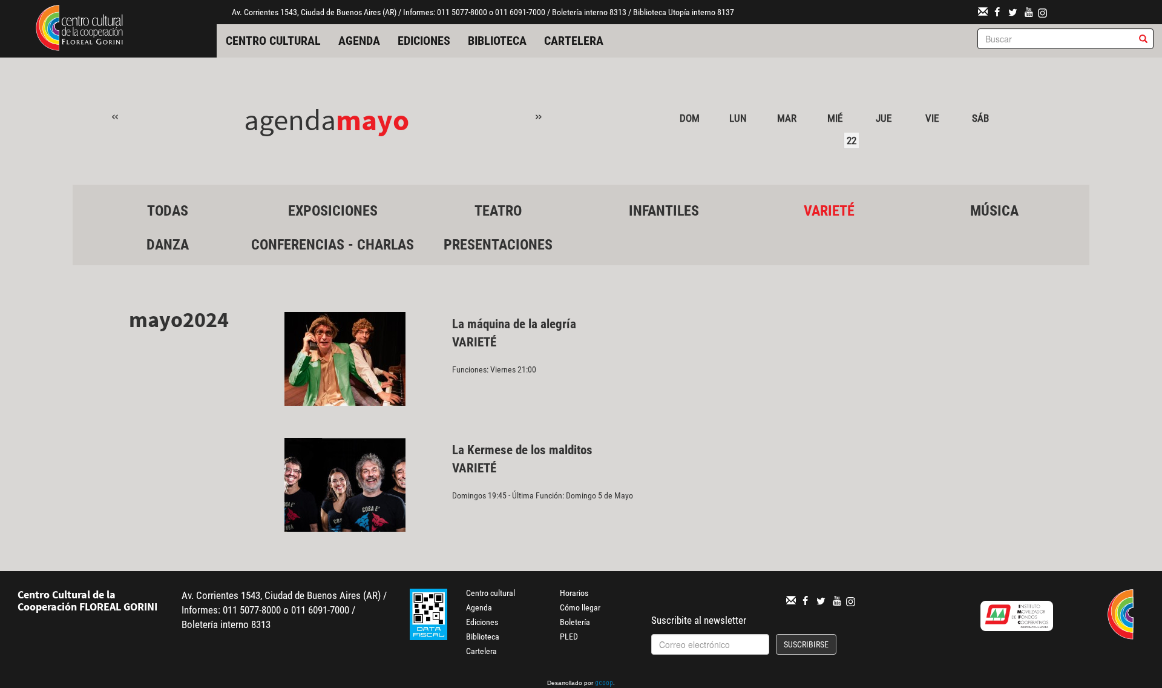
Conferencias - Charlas (332, 244)
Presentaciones (498, 244)
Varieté (829, 210)
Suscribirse (806, 644)
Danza (167, 244)
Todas (167, 210)
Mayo (372, 119)
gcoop (604, 684)
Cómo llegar (580, 607)
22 (851, 140)
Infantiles (664, 210)
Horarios (574, 593)
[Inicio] (79, 27)
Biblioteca (497, 40)
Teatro (498, 210)
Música (994, 210)
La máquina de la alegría (514, 324)
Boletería (575, 622)
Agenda (359, 40)
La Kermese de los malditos (522, 450)
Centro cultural (273, 40)
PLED (569, 636)
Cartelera (573, 40)
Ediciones (424, 40)
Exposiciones (333, 210)
